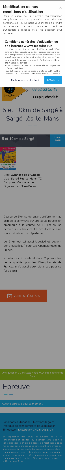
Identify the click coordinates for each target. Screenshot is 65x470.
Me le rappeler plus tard (25, 80)
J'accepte (53, 80)
